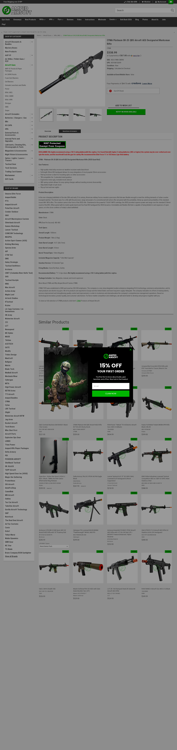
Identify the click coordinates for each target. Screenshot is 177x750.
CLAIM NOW (110, 393)
